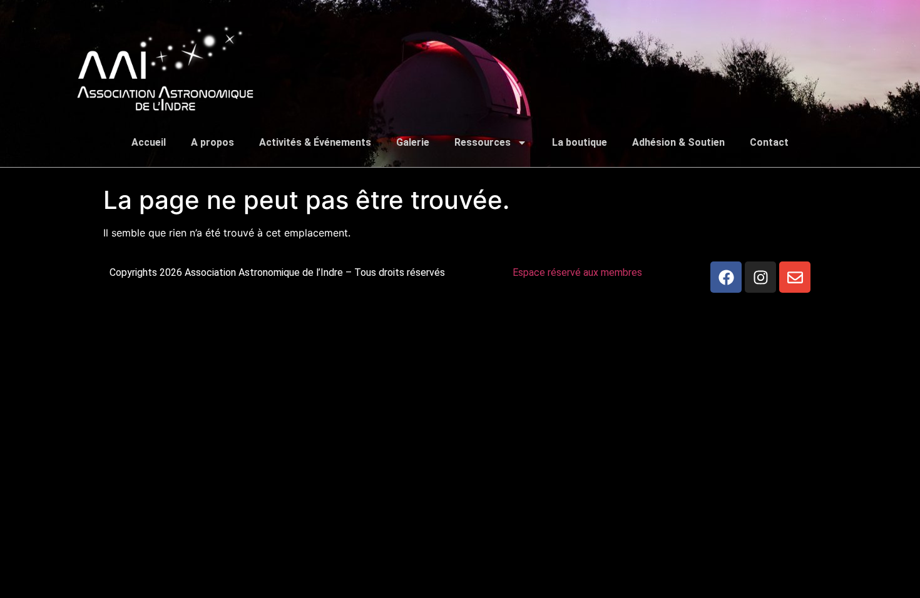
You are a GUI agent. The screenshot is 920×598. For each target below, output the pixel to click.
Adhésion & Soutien (678, 142)
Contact (769, 142)
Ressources (482, 142)
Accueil (148, 142)
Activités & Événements (315, 142)
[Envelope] (794, 277)
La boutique (579, 142)
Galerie (412, 142)
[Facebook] (726, 277)
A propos (212, 142)
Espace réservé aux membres (577, 272)
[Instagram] (760, 277)
